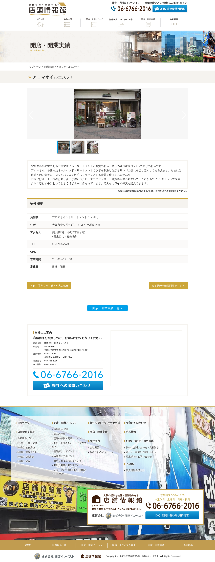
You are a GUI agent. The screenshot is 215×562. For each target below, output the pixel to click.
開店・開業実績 (147, 22)
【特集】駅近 (23, 461)
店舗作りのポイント (64, 456)
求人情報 (131, 431)
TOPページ (23, 422)
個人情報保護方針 (135, 470)
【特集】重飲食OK (26, 452)
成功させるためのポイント (68, 460)
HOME (40, 22)
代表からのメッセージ (101, 452)
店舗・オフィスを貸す (124, 545)
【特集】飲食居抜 (25, 447)
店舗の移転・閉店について (68, 438)
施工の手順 (59, 434)
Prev (31, 115)
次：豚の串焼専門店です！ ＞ (168, 285)
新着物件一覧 (24, 438)
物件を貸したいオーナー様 (120, 22)
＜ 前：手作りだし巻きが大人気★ (49, 285)
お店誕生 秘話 (61, 429)
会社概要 (174, 22)
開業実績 (49, 66)
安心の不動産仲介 (136, 422)
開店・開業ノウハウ (93, 22)
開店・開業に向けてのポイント (70, 465)
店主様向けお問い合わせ (139, 456)
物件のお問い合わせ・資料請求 (142, 447)
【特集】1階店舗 (25, 456)
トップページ (34, 66)
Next (184, 115)
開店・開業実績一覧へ (107, 308)
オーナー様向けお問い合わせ (141, 452)
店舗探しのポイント (64, 451)
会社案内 (95, 440)
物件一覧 (67, 22)
